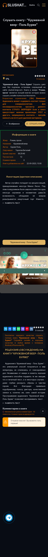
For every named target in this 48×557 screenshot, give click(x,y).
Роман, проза (15, 140)
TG (5, 329)
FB (10, 329)
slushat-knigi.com (17, 5)
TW (14, 329)
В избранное (14, 124)
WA (18, 329)
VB (23, 329)
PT (27, 329)
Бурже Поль (16, 147)
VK (31, 329)
